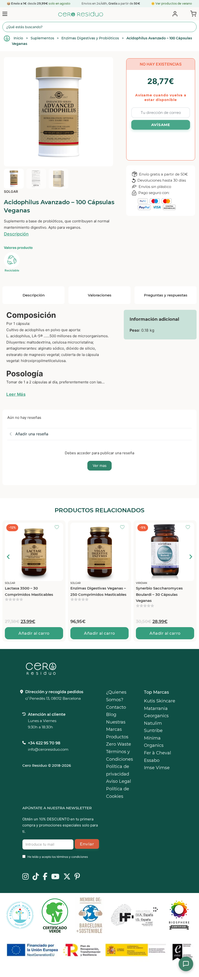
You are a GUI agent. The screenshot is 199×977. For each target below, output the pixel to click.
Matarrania (156, 708)
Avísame (160, 124)
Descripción (16, 233)
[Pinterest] (77, 877)
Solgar (11, 191)
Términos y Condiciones (119, 755)
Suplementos (42, 38)
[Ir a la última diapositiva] (8, 557)
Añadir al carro (34, 633)
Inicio (18, 38)
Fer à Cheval (157, 753)
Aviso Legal (118, 781)
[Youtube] (55, 877)
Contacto (116, 707)
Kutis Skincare (159, 701)
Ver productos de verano (174, 3)
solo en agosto (59, 3)
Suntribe (153, 730)
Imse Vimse (157, 767)
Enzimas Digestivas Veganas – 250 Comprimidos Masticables (98, 591)
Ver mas (100, 465)
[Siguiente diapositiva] (190, 557)
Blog (111, 714)
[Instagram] (25, 877)
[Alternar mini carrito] (192, 13)
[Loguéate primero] (58, 527)
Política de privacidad (117, 770)
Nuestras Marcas (115, 725)
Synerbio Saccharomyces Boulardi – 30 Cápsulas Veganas (159, 594)
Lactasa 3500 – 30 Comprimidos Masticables (29, 591)
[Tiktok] (36, 877)
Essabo (151, 760)
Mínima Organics (154, 741)
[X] (67, 877)
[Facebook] (45, 877)
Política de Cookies (117, 792)
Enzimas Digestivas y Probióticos (90, 38)
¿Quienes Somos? (116, 696)
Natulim (153, 723)
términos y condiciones (72, 857)
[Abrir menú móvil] (4, 14)
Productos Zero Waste (118, 740)
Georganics (156, 715)
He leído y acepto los (57, 857)
